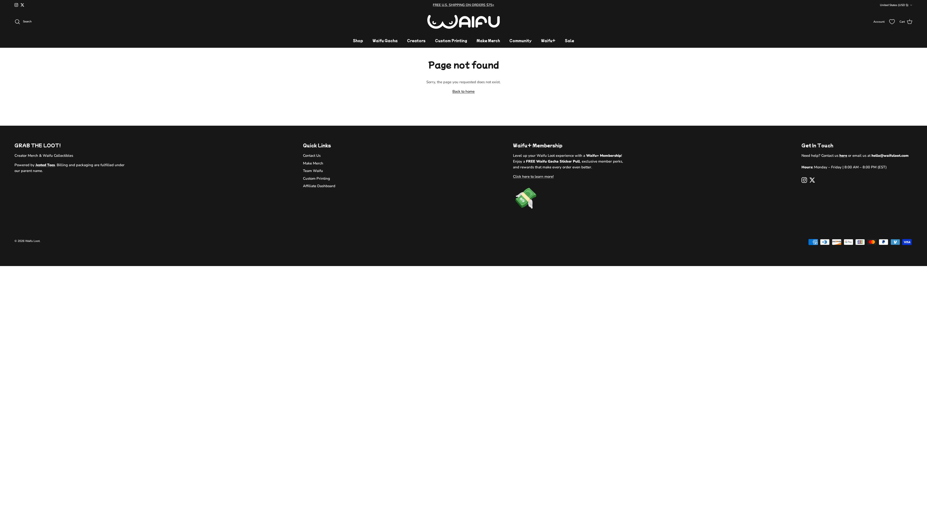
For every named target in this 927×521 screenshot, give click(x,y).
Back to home (463, 91)
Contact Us (312, 155)
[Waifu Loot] (463, 22)
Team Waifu (313, 170)
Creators (416, 40)
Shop (358, 40)
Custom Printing (451, 40)
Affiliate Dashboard (319, 186)
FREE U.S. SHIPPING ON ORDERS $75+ (463, 5)
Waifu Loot (32, 241)
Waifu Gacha (385, 40)
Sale (569, 40)
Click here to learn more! (533, 176)
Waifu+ (548, 40)
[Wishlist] (892, 21)
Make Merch (488, 40)
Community (520, 40)
